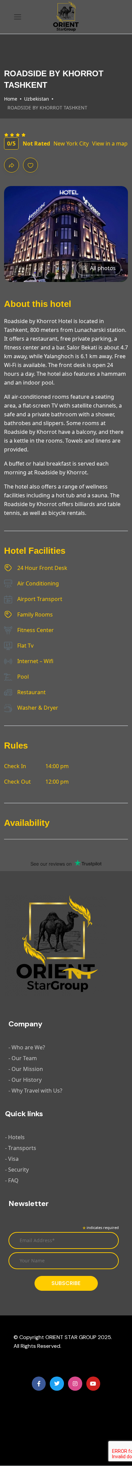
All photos (103, 268)
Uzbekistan (36, 99)
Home (10, 99)
